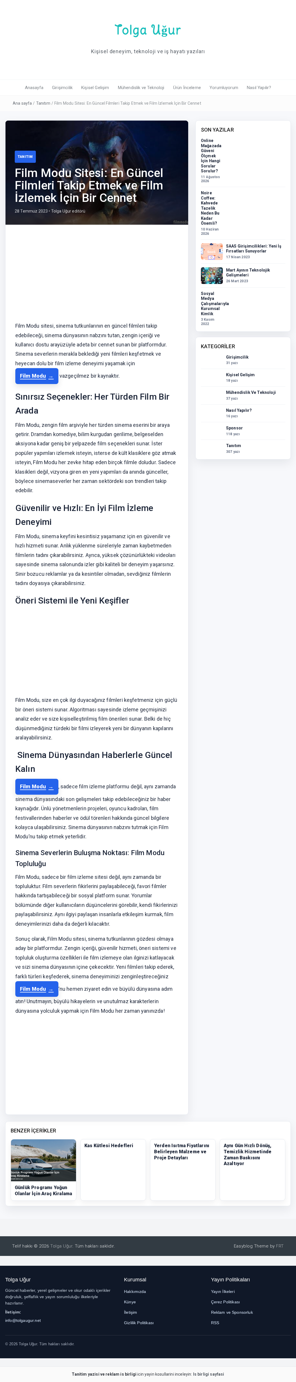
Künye (130, 1302)
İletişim (130, 1312)
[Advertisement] (97, 277)
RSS (215, 1322)
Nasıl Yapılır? (259, 87)
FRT (280, 1246)
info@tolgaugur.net (23, 1320)
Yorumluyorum (224, 87)
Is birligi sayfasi (208, 1374)
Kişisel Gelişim (95, 87)
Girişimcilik (62, 87)
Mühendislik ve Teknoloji (141, 87)
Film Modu (33, 376)
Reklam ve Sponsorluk (232, 1312)
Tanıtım (43, 103)
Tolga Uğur (148, 29)
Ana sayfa (22, 103)
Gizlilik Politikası (139, 1322)
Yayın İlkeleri (223, 1291)
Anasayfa (34, 87)
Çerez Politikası (225, 1302)
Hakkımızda (135, 1291)
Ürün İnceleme (187, 87)
